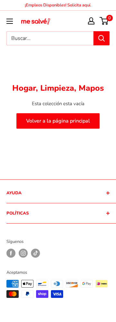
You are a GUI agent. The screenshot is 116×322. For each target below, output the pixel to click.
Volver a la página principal (58, 120)
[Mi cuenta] (91, 20)
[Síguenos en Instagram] (23, 253)
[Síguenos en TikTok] (35, 253)
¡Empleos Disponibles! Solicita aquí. (58, 5)
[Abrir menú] (9, 21)
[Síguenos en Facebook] (10, 253)
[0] (104, 21)
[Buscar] (101, 38)
